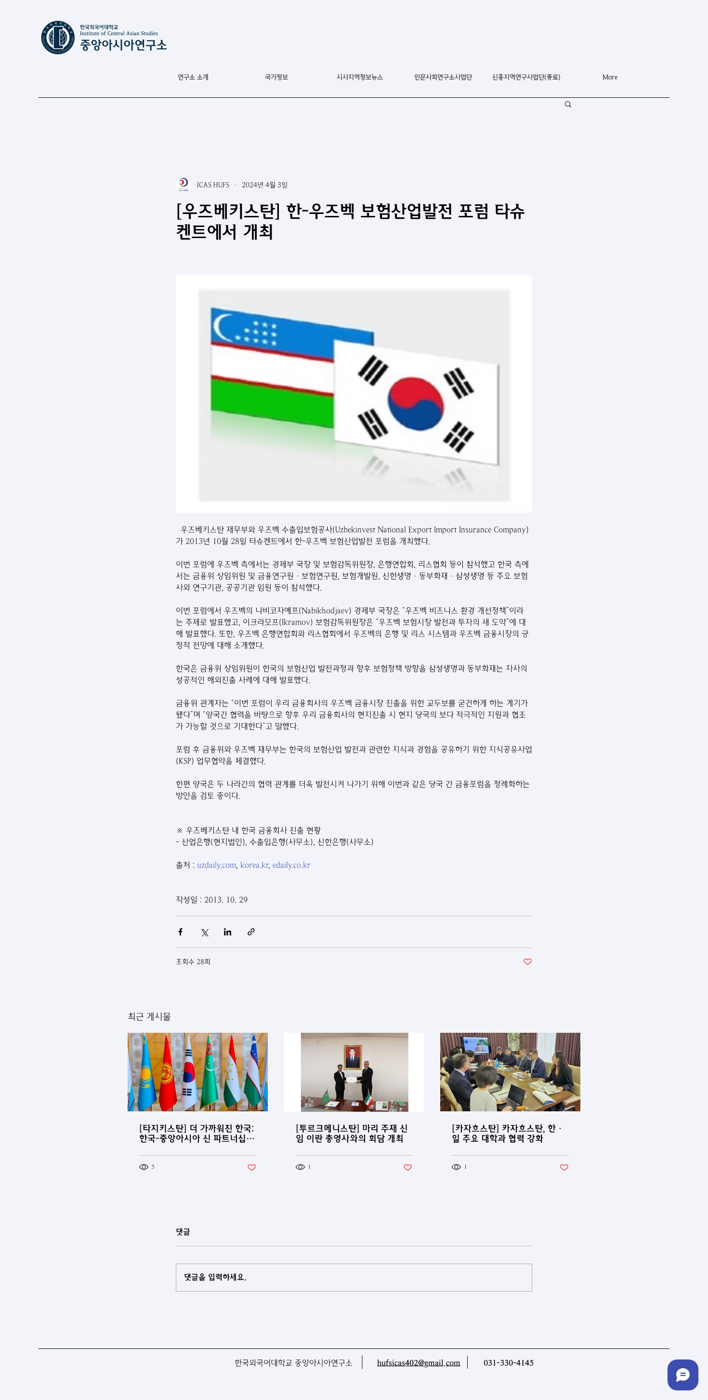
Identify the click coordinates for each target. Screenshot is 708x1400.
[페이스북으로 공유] (180, 931)
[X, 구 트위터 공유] (204, 931)
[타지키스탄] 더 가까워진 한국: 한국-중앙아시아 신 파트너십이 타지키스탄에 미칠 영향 (196, 1133)
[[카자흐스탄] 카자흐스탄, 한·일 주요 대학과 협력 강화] (510, 1072)
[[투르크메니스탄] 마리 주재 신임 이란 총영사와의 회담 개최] (354, 1072)
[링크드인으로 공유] (227, 931)
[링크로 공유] (251, 931)
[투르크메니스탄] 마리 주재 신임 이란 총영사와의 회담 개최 (352, 1133)
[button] (276, 77)
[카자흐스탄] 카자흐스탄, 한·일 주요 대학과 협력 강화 (508, 1133)
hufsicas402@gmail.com (418, 1363)
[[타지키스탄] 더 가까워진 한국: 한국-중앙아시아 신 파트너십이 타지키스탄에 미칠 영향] (198, 1072)
